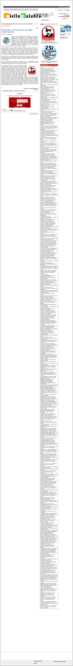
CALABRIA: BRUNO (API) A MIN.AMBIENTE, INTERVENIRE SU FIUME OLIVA (48, 382)
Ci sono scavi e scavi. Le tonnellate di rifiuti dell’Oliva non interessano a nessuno (48, 464)
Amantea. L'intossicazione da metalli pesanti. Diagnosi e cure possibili (48, 186)
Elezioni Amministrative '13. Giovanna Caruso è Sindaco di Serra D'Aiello (48, 176)
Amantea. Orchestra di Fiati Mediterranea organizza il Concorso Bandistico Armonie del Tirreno (47, 121)
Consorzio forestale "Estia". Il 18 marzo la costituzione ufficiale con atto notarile (48, 568)
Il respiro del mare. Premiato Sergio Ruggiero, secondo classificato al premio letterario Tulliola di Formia (48, 183)
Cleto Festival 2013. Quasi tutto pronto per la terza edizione (48, 148)
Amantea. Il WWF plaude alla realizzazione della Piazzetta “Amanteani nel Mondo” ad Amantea (48, 226)
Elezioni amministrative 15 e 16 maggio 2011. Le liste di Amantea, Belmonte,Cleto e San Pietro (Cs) (48, 329)
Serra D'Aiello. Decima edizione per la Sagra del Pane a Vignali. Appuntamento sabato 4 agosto (48, 230)
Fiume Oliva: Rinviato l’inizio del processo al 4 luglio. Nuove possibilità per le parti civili (48, 179)
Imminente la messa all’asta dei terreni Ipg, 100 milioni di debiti (48, 559)
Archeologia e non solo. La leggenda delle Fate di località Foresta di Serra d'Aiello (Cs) (48, 366)
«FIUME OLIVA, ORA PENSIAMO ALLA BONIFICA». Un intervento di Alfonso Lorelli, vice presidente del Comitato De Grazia (48, 451)
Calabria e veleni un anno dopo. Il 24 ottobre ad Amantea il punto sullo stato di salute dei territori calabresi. (48, 404)
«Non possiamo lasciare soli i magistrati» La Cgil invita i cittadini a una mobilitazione (48, 288)
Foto (19, 9)
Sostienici (35, 9)
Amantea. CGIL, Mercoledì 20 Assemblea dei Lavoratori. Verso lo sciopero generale (47, 333)
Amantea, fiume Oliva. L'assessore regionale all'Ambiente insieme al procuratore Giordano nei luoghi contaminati (47, 411)
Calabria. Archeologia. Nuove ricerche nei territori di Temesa (48, 100)
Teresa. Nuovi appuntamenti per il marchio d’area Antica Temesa (47, 69)
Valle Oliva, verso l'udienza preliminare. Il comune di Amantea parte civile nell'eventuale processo (48, 210)
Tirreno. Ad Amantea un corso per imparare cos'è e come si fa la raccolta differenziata (48, 214)
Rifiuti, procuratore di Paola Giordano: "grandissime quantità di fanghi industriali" (48, 472)
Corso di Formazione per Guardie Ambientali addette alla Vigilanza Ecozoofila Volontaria (47, 87)
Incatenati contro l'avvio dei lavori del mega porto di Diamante (48, 563)
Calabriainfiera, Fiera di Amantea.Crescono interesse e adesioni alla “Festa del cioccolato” (48, 217)
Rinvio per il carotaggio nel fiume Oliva (49, 601)
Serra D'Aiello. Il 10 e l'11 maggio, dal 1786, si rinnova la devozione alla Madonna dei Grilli (48, 520)
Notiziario (7, 23)
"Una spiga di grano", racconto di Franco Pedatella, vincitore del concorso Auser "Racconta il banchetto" (48, 159)
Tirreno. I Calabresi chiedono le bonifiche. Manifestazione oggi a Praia (48, 202)
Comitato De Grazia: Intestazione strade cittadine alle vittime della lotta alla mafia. (48, 447)
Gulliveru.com (63, 37)
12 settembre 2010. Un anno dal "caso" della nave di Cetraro (48, 425)
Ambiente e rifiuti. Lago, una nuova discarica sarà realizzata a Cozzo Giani (48, 134)
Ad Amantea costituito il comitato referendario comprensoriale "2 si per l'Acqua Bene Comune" (48, 348)
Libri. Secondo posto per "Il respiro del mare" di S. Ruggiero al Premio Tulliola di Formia (48, 195)
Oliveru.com (62, 34)
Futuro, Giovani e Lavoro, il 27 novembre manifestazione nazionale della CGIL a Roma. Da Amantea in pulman (49, 386)
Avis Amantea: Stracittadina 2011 (47, 325)
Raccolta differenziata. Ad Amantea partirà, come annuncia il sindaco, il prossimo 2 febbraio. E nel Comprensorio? (47, 91)
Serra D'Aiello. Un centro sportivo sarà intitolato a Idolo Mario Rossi (48, 171)
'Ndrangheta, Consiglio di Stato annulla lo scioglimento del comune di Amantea (49, 549)
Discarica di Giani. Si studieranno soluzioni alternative (47, 107)
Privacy (47, 20)
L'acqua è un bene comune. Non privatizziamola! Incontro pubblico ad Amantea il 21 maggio (48, 517)
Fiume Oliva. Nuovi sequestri (47, 561)
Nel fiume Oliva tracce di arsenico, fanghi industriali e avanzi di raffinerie (48, 397)
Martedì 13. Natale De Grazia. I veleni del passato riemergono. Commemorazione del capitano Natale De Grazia (49, 285)
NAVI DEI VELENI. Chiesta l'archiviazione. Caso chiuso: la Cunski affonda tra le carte (48, 338)
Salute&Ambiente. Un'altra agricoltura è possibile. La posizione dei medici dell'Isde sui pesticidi (48, 71)
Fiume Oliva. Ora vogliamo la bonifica (48, 390)
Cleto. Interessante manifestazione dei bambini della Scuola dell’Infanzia (48, 373)
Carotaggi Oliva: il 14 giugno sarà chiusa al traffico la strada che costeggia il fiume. (48, 495)
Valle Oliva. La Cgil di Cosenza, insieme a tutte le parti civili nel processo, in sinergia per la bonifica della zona (48, 131)
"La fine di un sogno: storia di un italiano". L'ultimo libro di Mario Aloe (47, 198)
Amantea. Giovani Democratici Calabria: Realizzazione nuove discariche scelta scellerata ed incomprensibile (48, 118)
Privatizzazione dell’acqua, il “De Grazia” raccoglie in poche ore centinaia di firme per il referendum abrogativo (48, 526)
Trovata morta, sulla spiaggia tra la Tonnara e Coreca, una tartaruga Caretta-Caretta (48, 173)
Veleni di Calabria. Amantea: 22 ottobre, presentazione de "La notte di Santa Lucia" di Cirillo (48, 407)
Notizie (11, 9)
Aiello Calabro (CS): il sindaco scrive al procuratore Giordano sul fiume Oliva (48, 493)
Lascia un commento (33, 113)
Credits (30, 9)
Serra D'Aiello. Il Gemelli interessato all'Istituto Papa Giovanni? (48, 276)
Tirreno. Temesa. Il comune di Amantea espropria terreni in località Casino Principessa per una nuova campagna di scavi (48, 236)
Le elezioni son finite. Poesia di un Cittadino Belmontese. (47, 319)
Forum (22, 9)
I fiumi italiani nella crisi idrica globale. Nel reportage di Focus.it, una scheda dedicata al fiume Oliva (48, 377)
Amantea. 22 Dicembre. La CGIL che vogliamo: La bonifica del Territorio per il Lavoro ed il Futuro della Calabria (48, 281)
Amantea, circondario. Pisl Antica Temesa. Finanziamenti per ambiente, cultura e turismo (48, 95)
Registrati (67, 6)
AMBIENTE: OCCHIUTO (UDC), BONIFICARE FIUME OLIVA (47, 380)
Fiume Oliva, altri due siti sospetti (48, 564)
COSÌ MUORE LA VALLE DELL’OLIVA (49, 438)
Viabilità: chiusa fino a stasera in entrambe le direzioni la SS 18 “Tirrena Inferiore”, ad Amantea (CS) (48, 299)
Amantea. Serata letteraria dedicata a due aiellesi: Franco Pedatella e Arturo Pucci (48, 138)
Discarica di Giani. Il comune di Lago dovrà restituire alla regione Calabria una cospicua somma (48, 75)
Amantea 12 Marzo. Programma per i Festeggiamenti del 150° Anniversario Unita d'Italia (48, 352)
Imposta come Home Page (60, 661)
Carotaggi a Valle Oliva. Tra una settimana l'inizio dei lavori (47, 543)
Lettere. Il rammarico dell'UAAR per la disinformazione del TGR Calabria (48, 78)
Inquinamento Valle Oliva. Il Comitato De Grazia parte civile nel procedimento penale (48, 435)
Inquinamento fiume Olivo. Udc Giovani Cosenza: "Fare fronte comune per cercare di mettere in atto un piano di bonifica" (48, 461)
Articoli (15, 9)
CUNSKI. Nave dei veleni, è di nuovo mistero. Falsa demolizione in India (48, 200)
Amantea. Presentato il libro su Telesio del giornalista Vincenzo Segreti (48, 566)
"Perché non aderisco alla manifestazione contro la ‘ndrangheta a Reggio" (48, 422)
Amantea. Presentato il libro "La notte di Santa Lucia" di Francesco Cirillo (48, 399)
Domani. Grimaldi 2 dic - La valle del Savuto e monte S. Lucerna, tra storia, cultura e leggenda (48, 606)
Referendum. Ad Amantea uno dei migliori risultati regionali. (47, 309)
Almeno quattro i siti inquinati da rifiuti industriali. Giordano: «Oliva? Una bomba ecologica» (48, 501)
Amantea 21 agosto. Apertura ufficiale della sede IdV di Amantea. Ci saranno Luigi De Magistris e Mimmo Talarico (48, 429)
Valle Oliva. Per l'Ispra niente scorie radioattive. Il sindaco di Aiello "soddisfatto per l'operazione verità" (47, 220)
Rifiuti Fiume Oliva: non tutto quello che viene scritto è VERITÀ (48, 458)
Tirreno (10, 23)
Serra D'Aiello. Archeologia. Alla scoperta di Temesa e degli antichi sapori (49, 239)
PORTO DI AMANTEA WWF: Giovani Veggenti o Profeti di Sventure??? (48, 389)
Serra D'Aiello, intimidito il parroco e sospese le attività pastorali (47, 555)
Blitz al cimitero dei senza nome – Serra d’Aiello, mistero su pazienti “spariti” (48, 589)
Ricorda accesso (21, 103)
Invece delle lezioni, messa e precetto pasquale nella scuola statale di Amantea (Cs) (48, 82)
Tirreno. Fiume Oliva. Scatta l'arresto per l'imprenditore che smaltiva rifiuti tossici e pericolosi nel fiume (49, 291)
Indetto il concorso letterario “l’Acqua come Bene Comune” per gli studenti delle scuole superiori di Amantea (48, 316)
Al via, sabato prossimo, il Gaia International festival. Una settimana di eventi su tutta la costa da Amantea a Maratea (48, 487)
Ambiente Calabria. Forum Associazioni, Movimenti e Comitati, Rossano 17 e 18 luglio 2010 (48, 444)
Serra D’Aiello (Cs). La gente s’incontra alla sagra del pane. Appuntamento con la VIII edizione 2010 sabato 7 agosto (49, 432)
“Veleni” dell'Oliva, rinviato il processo (48, 181)
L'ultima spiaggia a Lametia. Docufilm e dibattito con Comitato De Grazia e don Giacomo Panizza (48, 357)
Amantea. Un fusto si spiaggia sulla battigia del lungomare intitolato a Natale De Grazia (48, 579)
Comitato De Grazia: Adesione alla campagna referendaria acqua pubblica (48, 541)
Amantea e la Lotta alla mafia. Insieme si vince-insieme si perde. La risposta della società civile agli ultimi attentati (48, 241)
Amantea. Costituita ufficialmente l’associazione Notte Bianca (47, 523)
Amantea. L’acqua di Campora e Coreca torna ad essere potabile (48, 507)
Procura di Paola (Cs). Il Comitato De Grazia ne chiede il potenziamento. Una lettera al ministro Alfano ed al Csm (48, 535)
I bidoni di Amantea (45, 274)
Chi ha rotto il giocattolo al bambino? (48, 310)
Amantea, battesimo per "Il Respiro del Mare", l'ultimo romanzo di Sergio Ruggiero (48, 302)
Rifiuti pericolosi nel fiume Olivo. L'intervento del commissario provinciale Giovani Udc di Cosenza (48, 504)
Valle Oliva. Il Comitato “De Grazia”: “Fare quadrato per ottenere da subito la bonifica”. (48, 392)
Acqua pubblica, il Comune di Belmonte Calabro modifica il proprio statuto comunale (48, 341)
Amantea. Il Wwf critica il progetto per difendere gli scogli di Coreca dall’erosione (48, 370)
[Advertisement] (20, 4)
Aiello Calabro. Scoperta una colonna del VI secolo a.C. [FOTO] (48, 467)
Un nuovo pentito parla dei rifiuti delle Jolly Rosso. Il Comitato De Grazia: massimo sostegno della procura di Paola (48, 599)
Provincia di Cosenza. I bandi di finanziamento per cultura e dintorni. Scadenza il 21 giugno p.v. (47, 498)
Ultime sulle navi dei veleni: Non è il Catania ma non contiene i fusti (47, 593)
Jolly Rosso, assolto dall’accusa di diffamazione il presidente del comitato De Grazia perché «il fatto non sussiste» (48, 164)
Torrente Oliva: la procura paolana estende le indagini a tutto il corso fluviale (47, 546)
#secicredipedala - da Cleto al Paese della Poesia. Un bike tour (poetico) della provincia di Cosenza (48, 102)
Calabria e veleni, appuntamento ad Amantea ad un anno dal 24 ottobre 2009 (48, 401)
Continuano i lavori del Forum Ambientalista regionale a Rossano (47, 440)
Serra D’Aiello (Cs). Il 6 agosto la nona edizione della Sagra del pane (48, 296)
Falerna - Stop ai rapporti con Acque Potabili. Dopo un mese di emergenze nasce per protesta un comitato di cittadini (48, 272)
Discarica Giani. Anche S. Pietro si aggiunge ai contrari (47, 105)
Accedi (60, 6)
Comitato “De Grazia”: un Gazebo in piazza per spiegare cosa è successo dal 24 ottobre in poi (48, 603)
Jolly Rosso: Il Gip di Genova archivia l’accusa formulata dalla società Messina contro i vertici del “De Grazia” (48, 345)
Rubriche (26, 9)
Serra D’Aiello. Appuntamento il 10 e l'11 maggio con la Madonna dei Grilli (48, 327)
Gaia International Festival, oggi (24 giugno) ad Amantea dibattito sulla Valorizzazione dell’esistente (47, 479)
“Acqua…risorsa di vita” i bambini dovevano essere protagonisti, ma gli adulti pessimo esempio (48, 312)
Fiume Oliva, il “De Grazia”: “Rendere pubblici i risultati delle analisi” (48, 415)
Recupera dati (22, 106)
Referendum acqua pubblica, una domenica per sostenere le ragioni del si (48, 355)
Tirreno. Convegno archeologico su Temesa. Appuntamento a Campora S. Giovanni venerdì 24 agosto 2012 (48, 223)
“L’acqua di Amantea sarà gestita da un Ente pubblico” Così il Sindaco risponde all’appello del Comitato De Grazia (48, 514)
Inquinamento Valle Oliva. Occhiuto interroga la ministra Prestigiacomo (47, 442)
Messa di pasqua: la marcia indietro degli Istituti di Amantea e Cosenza (49, 80)
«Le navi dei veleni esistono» (47, 587)
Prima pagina (6, 9)
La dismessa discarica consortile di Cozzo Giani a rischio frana (47, 112)
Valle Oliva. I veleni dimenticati (47, 413)
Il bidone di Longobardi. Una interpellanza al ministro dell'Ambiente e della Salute (48, 264)
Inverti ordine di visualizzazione (18, 110)
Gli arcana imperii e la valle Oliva (47, 343)
